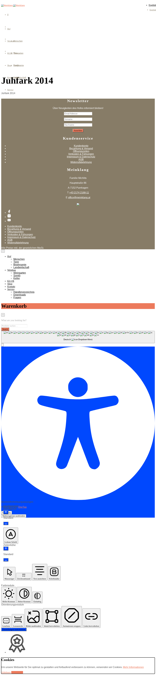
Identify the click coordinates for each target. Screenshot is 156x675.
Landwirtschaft (21, 267)
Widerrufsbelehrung (81, 162)
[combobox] (78, 337)
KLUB (10, 281)
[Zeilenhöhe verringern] (5, 559)
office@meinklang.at (79, 197)
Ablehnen (6, 672)
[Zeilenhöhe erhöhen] (5, 549)
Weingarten (18, 53)
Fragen (16, 126)
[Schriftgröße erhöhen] (5, 512)
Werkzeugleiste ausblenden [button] (13, 516)
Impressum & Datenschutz (81, 156)
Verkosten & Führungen (81, 154)
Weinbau (11, 270)
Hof (8, 29)
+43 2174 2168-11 (79, 192)
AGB (81, 159)
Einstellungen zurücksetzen (13, 629)
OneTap (22, 507)
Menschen (18, 41)
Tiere (16, 262)
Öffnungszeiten (81, 151)
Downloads (18, 114)
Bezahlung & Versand (81, 148)
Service (10, 90)
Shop (9, 283)
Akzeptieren (17, 672)
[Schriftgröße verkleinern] (5, 523)
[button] (2, 345)
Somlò (16, 65)
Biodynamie (19, 264)
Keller (15, 77)
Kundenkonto (81, 145)
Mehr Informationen (133, 667)
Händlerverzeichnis (21, 102)
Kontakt (11, 286)
